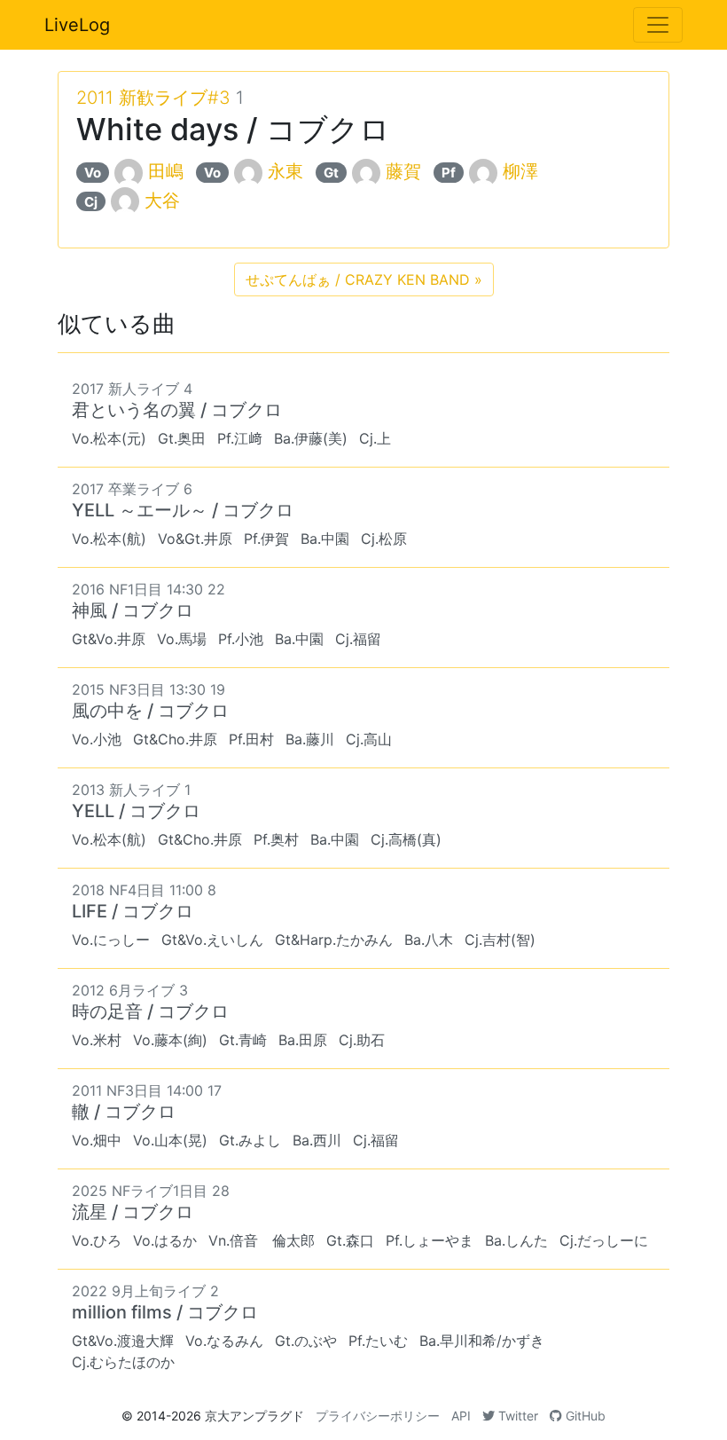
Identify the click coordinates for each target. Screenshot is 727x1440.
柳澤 (520, 171)
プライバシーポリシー (378, 1415)
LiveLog (77, 24)
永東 (285, 171)
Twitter (516, 1415)
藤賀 (403, 171)
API (461, 1415)
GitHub (584, 1415)
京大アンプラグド (254, 1415)
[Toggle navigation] (658, 25)
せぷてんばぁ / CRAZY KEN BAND (364, 279)
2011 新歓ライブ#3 (153, 97)
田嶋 (166, 171)
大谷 (162, 200)
